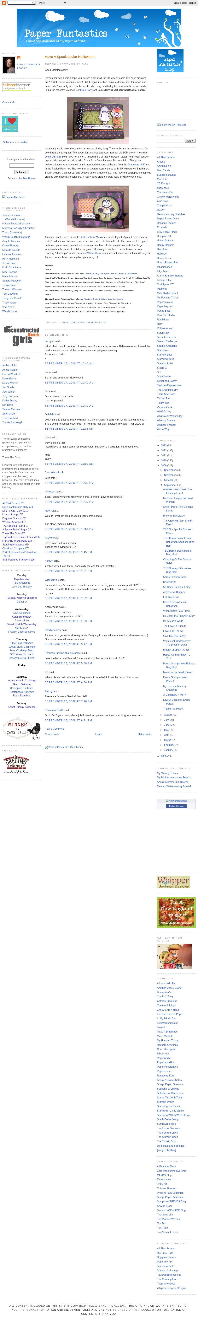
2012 (164, 450)
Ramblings (163, 319)
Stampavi (162, 350)
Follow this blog (176, 806)
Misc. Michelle (165, 1036)
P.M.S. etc (163, 1053)
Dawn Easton (9, 378)
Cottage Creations (167, 1001)
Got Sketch (21, 627)
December (170, 470)
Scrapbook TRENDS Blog (171, 1201)
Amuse (161, 161)
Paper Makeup (165, 302)
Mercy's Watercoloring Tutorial (174, 786)
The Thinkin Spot (166, 1141)
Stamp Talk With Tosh (169, 1097)
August (168, 714)
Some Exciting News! (175, 577)
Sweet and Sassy (167, 380)
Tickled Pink (164, 398)
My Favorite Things (168, 297)
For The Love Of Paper (170, 1014)
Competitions (164, 205)
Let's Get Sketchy (22, 586)
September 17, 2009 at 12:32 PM (69, 482)
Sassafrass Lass (166, 337)
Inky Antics (163, 271)
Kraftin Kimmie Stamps (170, 275)
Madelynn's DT (165, 284)
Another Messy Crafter (169, 987)
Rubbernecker (164, 328)
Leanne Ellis (164, 280)
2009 (164, 465)
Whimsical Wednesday (170, 416)
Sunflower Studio (166, 1123)
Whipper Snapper (166, 424)
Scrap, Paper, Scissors (170, 1084)
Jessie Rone (9, 263)
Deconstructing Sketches (171, 214)
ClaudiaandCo (164, 192)
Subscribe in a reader (15, 142)
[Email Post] (45, 317)
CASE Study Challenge (22, 646)
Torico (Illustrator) (12, 232)
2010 (164, 460)
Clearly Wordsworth (168, 196)
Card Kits (162, 179)
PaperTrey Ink (165, 306)
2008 (164, 756)
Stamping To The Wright (170, 1110)
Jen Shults (8, 387)
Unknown (50, 491)
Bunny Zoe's (164, 992)
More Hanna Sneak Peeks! (178, 672)
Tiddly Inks (163, 402)
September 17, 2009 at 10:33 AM (69, 363)
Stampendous (164, 354)
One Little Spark (166, 1049)
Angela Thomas (11, 241)
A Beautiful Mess (166, 1166)
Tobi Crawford (10, 293)
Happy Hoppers (165, 245)
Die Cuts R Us (165, 1253)
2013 (164, 445)
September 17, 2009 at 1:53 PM (68, 621)
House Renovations (168, 262)
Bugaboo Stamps (166, 174)
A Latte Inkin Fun (166, 983)
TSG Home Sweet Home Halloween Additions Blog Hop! (178, 542)
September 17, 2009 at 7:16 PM (68, 701)
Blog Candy (163, 170)
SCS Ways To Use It (21, 654)
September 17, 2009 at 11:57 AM (69, 463)
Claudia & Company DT (15, 548)
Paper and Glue (165, 1062)
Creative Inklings (166, 1005)
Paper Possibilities (167, 1066)
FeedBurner (29, 178)
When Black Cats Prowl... (177, 610)
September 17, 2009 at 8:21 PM (68, 720)
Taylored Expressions (169, 385)
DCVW (161, 209)
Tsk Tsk (161, 1223)
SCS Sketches (21, 612)
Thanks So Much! (173, 708)
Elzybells (162, 227)
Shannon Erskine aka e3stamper (63, 653)
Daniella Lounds (11, 250)
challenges (163, 187)
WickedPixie (52, 579)
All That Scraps (165, 157)
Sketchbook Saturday (22, 691)
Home (98, 734)
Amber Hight (9, 365)
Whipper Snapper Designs (171, 1288)
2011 (164, 455)
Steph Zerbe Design (168, 1119)
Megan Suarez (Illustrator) (16, 223)
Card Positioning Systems (171, 1170)
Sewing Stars (164, 1205)
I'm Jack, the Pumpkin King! (179, 615)
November (170, 475)
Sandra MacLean (11, 280)
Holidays (162, 253)
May (167, 729)
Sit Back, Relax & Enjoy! (177, 587)
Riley (160, 323)
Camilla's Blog (165, 996)
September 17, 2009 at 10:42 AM (69, 405)
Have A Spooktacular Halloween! (70, 57)
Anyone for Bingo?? (174, 592)
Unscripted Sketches (21, 688)
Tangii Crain (8, 285)
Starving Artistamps (168, 1270)
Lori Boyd (7, 404)
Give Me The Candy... (175, 636)
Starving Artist (96, 322)
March (168, 739)
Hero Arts (162, 249)
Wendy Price (9, 311)
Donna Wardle (10, 383)
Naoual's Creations (167, 1044)
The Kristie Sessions (168, 1128)
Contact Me (8, 102)
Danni (48, 372)
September (170, 485)
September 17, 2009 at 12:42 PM (69, 502)
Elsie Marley (164, 1179)
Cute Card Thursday (21, 642)
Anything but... (165, 165)
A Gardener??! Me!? (174, 694)
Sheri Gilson (9, 413)
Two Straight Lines (167, 1232)
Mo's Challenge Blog (21, 650)
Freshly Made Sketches (21, 631)
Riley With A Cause (174, 515)
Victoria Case (164, 407)
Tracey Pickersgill (12, 422)
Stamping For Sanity (168, 1106)
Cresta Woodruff (11, 374)
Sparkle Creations (167, 345)
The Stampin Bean (167, 1136)
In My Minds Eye (166, 1018)
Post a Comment (54, 728)
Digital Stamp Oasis (168, 218)
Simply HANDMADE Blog (171, 1210)
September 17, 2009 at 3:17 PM (68, 644)
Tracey (49, 691)
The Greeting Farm (167, 389)
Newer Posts (52, 734)
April (167, 734)
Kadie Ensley (9, 400)
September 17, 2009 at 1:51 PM (68, 571)
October (169, 480)
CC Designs (163, 183)
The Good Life (165, 1214)
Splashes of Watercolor (170, 1093)
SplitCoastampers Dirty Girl (17, 507)
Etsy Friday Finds (167, 231)
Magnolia (162, 288)
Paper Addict (164, 1058)
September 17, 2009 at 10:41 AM (69, 382)
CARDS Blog (164, 1175)
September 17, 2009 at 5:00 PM (68, 663)
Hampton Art (164, 236)
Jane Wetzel (52, 472)
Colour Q (22, 601)
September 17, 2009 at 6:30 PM (68, 682)
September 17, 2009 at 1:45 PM (68, 552)
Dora (47, 391)
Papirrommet (164, 1071)
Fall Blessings (171, 597)
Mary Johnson (10, 276)
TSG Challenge (21, 582)
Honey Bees (164, 258)
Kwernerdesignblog (167, 1023)
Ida (46, 672)
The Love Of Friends (174, 626)
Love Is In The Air (173, 631)
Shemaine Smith (54, 710)
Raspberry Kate (165, 1075)
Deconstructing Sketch (21, 658)
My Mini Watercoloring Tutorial (174, 777)
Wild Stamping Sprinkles (170, 1145)
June (167, 724)
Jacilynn (49, 341)
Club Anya (162, 201)
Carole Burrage (10, 245)
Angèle (49, 537)
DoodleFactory (53, 630)
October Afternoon (167, 1188)
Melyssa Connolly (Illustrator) (18, 228)
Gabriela (49, 414)
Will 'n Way (163, 429)
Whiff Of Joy (164, 411)
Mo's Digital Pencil (167, 293)
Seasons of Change (168, 1088)
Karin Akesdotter (11, 267)
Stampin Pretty (165, 1101)
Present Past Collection (170, 1192)
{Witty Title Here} (166, 1150)
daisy (48, 437)
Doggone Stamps (166, 223)
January (169, 749)
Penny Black (164, 310)
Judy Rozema (10, 396)
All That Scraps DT (13, 503)
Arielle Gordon (10, 369)
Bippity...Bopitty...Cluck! (176, 649)
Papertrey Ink (164, 1261)
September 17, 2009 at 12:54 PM (69, 529)
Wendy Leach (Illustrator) (16, 236)
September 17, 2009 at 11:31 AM (69, 428)
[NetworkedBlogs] (176, 800)
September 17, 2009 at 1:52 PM (68, 598)
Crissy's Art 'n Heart (168, 1009)
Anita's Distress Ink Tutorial (172, 781)
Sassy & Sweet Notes (169, 1080)
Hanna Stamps (165, 240)
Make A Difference (167, 1031)
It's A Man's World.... (174, 620)
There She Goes (166, 394)
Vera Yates (8, 307)
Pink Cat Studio (166, 315)
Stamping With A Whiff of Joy (173, 1115)
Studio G (162, 367)
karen (48, 510)
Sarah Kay (163, 332)
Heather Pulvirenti (12, 254)
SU (158, 372)
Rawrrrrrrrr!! (169, 582)
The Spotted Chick (167, 1132)
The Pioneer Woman (168, 1219)
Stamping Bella (165, 358)
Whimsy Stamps (166, 420)
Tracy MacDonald (12, 298)
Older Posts (144, 734)
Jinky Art (162, 1184)
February (169, 744)
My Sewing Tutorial (167, 773)
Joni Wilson (8, 391)
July (167, 719)
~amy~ (49, 560)
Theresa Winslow (11, 289)
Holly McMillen (10, 258)
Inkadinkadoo (164, 266)
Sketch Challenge (73, 322)
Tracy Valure (9, 302)
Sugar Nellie (164, 376)
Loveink (161, 1027)
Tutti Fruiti (162, 1227)
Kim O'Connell (10, 272)
